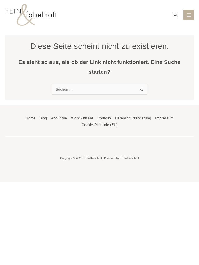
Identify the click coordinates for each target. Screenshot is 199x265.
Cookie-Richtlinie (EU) (100, 125)
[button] (175, 15)
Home (30, 118)
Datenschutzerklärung (133, 118)
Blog (43, 118)
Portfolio (104, 118)
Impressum (164, 118)
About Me (59, 118)
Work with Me (82, 118)
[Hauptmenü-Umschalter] (188, 15)
